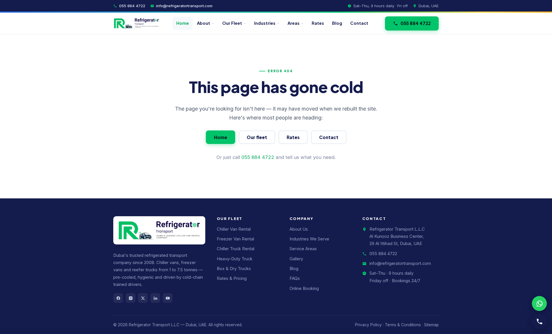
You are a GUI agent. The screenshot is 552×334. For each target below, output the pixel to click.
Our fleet (257, 137)
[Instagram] (130, 298)
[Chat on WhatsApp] (539, 303)
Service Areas (303, 248)
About (203, 23)
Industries (264, 23)
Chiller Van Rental (234, 229)
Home (182, 23)
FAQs (295, 278)
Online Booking (304, 288)
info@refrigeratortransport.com (184, 5)
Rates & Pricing (232, 278)
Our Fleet (232, 23)
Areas (294, 23)
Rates (318, 23)
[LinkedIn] (155, 298)
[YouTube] (167, 298)
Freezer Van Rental (235, 239)
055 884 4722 (132, 5)
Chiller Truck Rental (235, 248)
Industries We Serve (309, 239)
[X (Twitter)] (143, 298)
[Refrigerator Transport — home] (136, 23)
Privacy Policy (368, 324)
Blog (337, 23)
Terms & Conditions (403, 324)
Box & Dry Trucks (234, 268)
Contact (359, 23)
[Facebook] (118, 298)
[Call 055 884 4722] (539, 321)
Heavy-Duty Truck (234, 258)
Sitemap (431, 324)
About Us (299, 229)
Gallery (296, 258)
